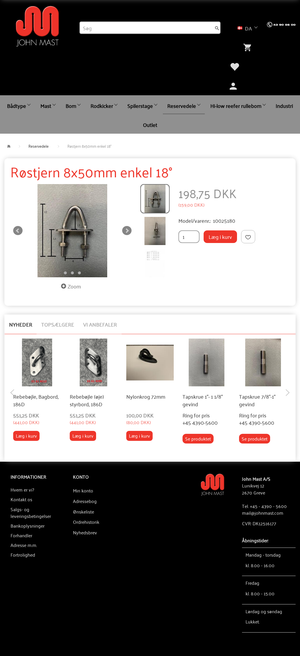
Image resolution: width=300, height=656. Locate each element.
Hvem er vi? (22, 489)
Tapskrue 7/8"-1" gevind (257, 400)
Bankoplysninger (28, 525)
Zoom (74, 286)
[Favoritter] (234, 66)
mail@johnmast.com (262, 513)
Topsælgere (57, 324)
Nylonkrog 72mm (145, 396)
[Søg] (217, 28)
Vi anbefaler (100, 324)
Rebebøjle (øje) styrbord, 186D (87, 400)
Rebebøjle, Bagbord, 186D (36, 400)
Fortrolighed (23, 554)
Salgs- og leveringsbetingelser (30, 512)
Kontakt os (21, 499)
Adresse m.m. (24, 545)
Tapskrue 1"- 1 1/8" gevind (203, 400)
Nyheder (20, 324)
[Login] (233, 85)
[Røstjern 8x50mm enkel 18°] (72, 230)
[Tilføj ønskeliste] (248, 236)
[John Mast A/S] (212, 484)
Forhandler (21, 535)
